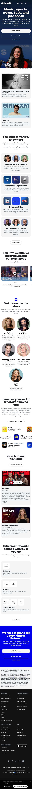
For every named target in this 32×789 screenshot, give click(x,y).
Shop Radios (4, 706)
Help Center (4, 753)
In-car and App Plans (6, 696)
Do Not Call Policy (20, 770)
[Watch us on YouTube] (23, 761)
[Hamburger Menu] (29, 3)
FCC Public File (20, 772)
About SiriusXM (4, 727)
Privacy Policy (25, 767)
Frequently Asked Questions (8, 750)
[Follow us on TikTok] (16, 761)
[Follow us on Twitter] (19, 761)
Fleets (2, 717)
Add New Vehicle (21, 709)
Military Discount (5, 701)
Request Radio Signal (22, 706)
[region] (16, 784)
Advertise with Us (5, 738)
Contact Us (4, 747)
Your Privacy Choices (7, 772)
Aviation (3, 715)
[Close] (30, 781)
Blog (18, 727)
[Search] (18, 3)
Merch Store (20, 732)
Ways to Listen (20, 729)
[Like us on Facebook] (9, 761)
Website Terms (6, 767)
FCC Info (27, 772)
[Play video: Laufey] (15, 273)
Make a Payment (21, 701)
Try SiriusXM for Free (6, 698)
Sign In (18, 696)
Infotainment (4, 709)
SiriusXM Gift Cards (21, 735)
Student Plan (4, 704)
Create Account (20, 698)
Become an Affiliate (5, 735)
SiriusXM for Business (6, 720)
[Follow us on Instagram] (12, 761)
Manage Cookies (16, 775)
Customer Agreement (16, 767)
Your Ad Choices (11, 770)
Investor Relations (5, 729)
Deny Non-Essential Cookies (20, 786)
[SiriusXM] (6, 3)
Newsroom (3, 732)
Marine (2, 712)
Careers (3, 740)
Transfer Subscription (22, 704)
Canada (19, 738)
